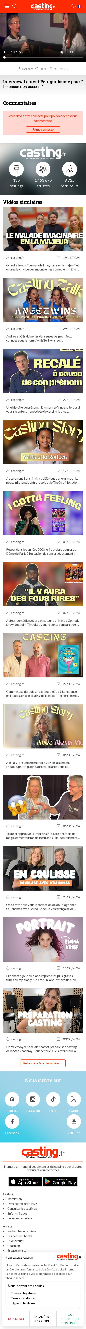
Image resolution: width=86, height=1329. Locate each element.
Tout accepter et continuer (70, 1319)
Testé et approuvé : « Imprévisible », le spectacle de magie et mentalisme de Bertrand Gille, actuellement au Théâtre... (41, 836)
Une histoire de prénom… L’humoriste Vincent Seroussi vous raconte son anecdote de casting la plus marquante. (43, 409)
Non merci (16, 1319)
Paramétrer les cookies (43, 1319)
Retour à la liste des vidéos (41, 1063)
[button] (73, 6)
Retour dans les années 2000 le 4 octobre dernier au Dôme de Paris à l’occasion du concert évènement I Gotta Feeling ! (41, 551)
